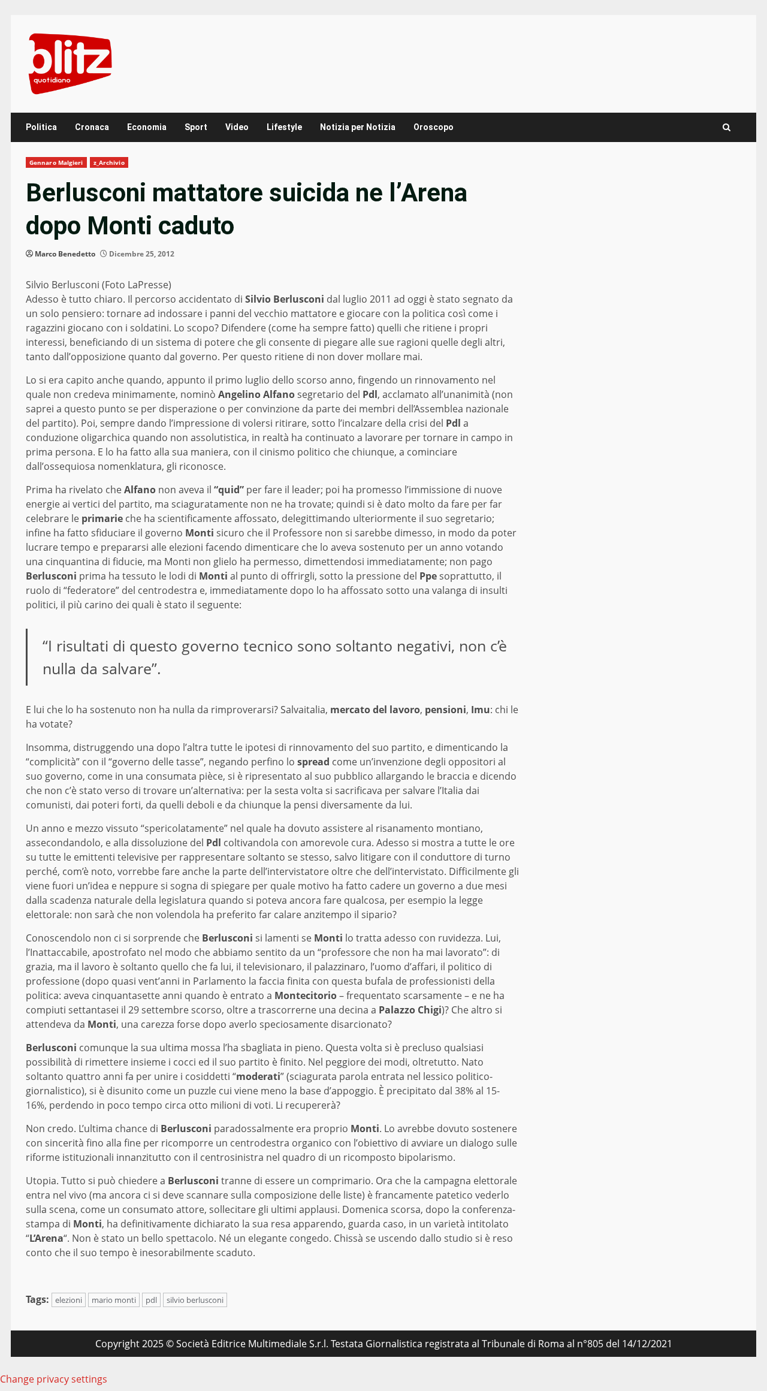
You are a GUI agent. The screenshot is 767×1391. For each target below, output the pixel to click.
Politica (41, 127)
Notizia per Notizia (357, 127)
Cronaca (92, 127)
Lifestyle (284, 127)
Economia (147, 127)
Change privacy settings (53, 1379)
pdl (151, 1300)
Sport (196, 127)
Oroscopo (433, 127)
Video (237, 127)
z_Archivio (109, 162)
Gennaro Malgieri (56, 162)
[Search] (726, 127)
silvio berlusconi (195, 1300)
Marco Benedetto (65, 254)
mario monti (114, 1300)
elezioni (68, 1300)
